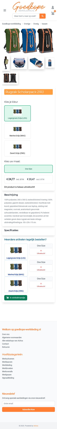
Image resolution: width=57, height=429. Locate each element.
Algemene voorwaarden (12, 337)
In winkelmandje (17, 297)
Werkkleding (7, 365)
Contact (5, 344)
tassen (44, 24)
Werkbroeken (7, 368)
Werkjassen (7, 375)
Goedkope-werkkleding (11, 24)
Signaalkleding (8, 378)
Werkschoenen (8, 359)
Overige (27, 24)
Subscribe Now (28, 409)
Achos (36, 426)
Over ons (5, 334)
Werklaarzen (7, 362)
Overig (36, 24)
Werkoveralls (7, 371)
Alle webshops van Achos (12, 341)
